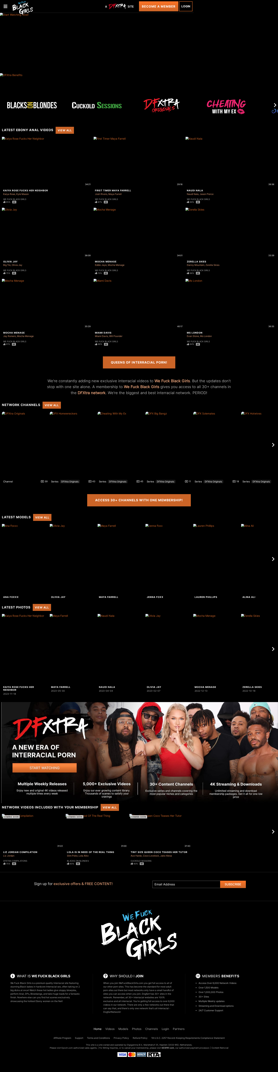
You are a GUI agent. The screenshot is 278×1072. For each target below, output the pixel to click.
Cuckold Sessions (141, 861)
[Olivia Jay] (73, 559)
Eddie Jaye (101, 265)
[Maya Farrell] (121, 559)
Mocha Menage (105, 261)
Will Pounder (115, 336)
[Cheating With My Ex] (227, 108)
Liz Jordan (8, 855)
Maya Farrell (115, 194)
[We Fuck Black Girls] (22, 7)
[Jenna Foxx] (168, 559)
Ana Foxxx (11, 597)
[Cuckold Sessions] (97, 105)
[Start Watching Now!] (97, 43)
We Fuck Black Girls (14, 199)
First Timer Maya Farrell (113, 190)
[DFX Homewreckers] (73, 445)
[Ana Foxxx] (25, 559)
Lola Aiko (84, 855)
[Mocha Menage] (216, 649)
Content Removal (220, 1048)
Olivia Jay (10, 261)
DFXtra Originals (69, 481)
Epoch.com (67, 1048)
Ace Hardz (136, 855)
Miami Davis (103, 332)
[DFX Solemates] (216, 445)
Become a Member (158, 6)
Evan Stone (193, 336)
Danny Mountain (195, 265)
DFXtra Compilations (15, 861)
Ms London (195, 332)
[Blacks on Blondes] (32, 105)
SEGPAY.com (168, 1048)
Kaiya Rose (9, 194)
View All (65, 130)
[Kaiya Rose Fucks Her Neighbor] (25, 649)
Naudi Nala (195, 190)
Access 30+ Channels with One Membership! (139, 500)
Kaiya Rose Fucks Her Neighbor (25, 190)
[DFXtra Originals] (162, 105)
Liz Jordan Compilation (20, 852)
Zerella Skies (196, 261)
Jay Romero (9, 336)
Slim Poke (72, 855)
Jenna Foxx (155, 597)
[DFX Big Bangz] (168, 445)
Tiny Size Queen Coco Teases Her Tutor (159, 852)
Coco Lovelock (151, 855)
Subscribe (233, 884)
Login (185, 6)
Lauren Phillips (206, 597)
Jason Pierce (207, 194)
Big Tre (7, 265)
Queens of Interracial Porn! (139, 362)
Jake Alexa (166, 855)
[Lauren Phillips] (216, 559)
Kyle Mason (22, 194)
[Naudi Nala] (121, 649)
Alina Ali (248, 597)
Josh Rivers (101, 194)
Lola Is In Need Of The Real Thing (90, 852)
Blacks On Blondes (78, 861)
